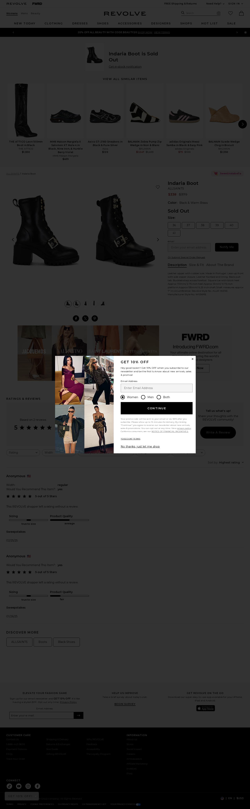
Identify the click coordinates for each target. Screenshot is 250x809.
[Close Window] (192, 359)
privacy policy (184, 428)
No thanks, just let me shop (140, 446)
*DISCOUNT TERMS (130, 439)
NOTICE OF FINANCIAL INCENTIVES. (170, 431)
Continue (156, 408)
